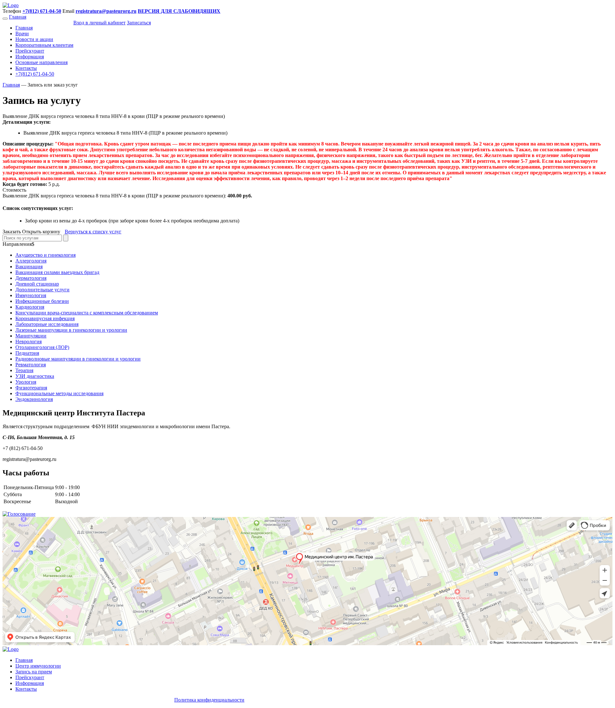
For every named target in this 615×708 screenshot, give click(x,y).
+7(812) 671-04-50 (34, 74)
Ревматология (30, 364)
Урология (25, 382)
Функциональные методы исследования (59, 393)
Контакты (26, 68)
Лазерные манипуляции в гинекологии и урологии (71, 330)
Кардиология (29, 307)
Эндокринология (34, 399)
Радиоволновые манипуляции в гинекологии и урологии (78, 359)
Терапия (24, 370)
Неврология (28, 341)
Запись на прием (33, 671)
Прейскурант (29, 51)
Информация (29, 56)
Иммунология (30, 295)
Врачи (22, 33)
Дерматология (30, 278)
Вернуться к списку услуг (93, 231)
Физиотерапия (31, 387)
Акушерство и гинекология (45, 255)
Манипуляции (30, 335)
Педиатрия (27, 353)
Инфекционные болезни (42, 301)
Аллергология (30, 260)
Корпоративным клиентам (44, 45)
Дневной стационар (37, 284)
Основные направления (41, 62)
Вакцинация (29, 266)
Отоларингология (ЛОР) (42, 347)
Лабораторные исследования (46, 324)
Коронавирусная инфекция (45, 318)
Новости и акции (34, 39)
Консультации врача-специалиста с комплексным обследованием (86, 312)
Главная (17, 17)
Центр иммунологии (38, 666)
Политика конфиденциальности (209, 700)
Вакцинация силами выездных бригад (57, 272)
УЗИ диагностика (34, 376)
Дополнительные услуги (42, 289)
